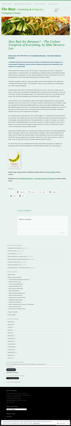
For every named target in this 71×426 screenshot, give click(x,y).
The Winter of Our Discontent (14, 248)
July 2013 (10, 358)
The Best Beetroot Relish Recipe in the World (19, 279)
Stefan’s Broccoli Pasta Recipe (15, 295)
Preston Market (51, 172)
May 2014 (10, 330)
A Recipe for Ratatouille (14, 290)
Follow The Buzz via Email (15, 362)
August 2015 (10, 321)
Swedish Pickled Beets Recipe (15, 286)
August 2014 (10, 324)
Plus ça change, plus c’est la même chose (17, 256)
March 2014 (10, 335)
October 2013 (11, 349)
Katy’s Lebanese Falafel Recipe (16, 288)
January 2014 (11, 341)
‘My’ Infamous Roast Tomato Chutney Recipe (18, 259)
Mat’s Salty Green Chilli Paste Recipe (17, 308)
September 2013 (11, 352)
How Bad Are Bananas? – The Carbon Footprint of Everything (37, 178)
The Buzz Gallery (53, 4)
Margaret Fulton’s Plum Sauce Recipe (17, 297)
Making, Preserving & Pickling (22, 4)
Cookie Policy (36, 423)
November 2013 (11, 346)
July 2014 (10, 327)
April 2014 (10, 332)
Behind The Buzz (6, 4)
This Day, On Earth (12, 250)
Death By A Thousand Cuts (14, 264)
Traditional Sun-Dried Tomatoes (16, 299)
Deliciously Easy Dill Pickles (15, 302)
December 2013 (11, 344)
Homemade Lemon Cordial (15, 281)
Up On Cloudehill (11, 253)
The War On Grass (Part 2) (14, 262)
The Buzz (8, 9)
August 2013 (10, 355)
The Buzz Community (39, 4)
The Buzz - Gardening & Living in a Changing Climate (18, 395)
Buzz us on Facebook (13, 382)
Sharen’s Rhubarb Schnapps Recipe (17, 293)
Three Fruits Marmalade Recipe (16, 284)
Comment (62, 232)
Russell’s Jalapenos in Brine (15, 306)
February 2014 (11, 338)
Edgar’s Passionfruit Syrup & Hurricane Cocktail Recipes (21, 304)
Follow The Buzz (11, 369)
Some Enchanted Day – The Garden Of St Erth (18, 267)
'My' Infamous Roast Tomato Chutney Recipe (16, 400)
